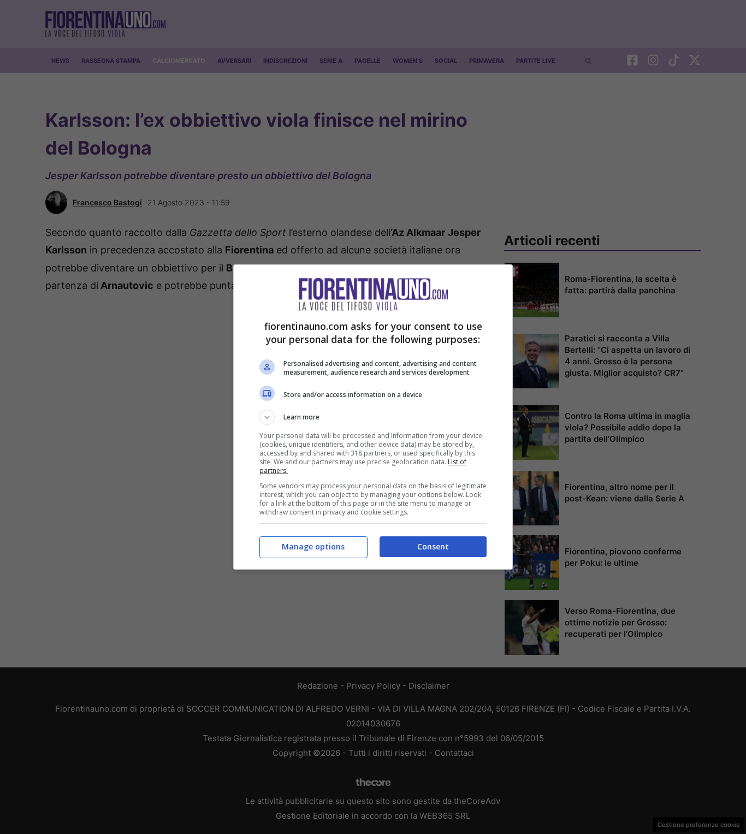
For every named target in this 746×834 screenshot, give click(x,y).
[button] (373, 417)
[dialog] (373, 417)
